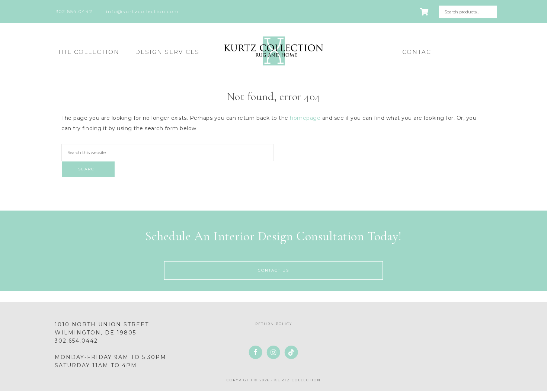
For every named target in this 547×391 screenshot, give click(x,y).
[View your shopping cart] (425, 12)
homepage (305, 118)
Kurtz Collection (273, 51)
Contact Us (273, 270)
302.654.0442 (76, 340)
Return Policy (273, 324)
